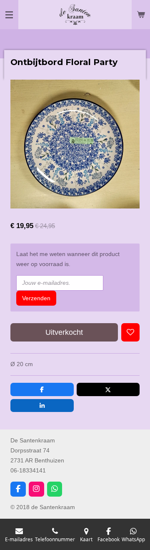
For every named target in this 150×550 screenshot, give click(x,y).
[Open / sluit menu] (9, 14)
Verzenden (36, 298)
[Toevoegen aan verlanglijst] (130, 332)
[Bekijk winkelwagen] (141, 14)
